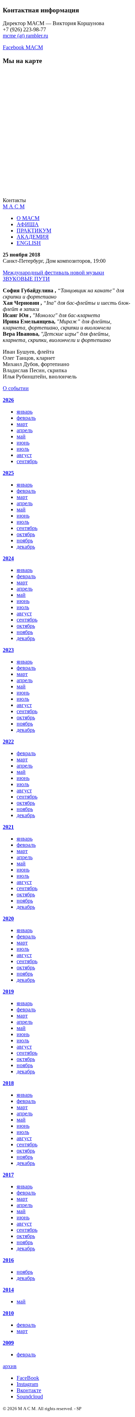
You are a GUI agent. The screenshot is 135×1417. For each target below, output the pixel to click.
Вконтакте (29, 1390)
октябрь (26, 534)
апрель (25, 430)
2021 (8, 827)
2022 (8, 741)
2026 (8, 400)
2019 (8, 991)
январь (25, 412)
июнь (23, 443)
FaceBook (28, 1378)
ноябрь (25, 540)
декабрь (26, 547)
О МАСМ (28, 218)
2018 (8, 1083)
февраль (26, 418)
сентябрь (27, 461)
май (21, 436)
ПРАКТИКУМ (34, 230)
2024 (8, 558)
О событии (16, 388)
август (24, 455)
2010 (8, 1313)
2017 (8, 1175)
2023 (8, 650)
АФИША (28, 224)
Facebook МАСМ (23, 47)
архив (10, 1366)
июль (23, 449)
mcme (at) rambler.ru (25, 36)
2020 (8, 918)
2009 (8, 1343)
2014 (8, 1290)
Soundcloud (30, 1396)
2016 (8, 1260)
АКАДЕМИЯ (33, 237)
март (22, 424)
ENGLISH (29, 243)
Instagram (27, 1384)
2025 (8, 473)
